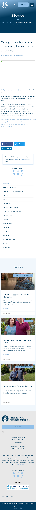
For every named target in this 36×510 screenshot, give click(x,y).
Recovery (6, 235)
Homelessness (7, 215)
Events (5, 199)
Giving (17, 159)
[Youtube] (18, 174)
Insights (5, 219)
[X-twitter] (22, 171)
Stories (9, 22)
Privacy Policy (18, 508)
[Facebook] (14, 171)
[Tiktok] (22, 174)
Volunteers (6, 247)
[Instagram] (18, 171)
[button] (15, 5)
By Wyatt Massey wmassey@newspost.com (15, 90)
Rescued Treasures (9, 239)
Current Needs (25, 159)
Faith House (6, 203)
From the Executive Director (12, 211)
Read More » (6, 308)
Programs (6, 231)
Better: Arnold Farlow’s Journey (17, 386)
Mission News (19, 55)
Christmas (6, 195)
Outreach (6, 227)
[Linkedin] (14, 174)
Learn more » (20, 464)
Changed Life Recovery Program (13, 191)
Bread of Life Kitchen (9, 187)
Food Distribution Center (11, 207)
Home (3, 22)
